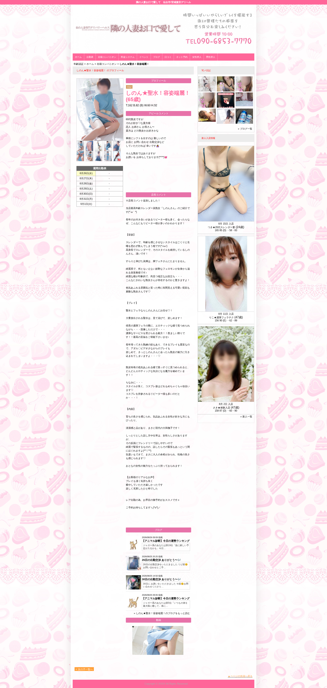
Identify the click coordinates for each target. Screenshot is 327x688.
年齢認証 (78, 64)
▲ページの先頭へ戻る (240, 676)
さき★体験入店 (221, 407)
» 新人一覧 (246, 416)
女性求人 (196, 57)
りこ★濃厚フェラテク (221, 317)
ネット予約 (182, 57)
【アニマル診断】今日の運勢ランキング (166, 540)
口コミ (168, 57)
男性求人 (210, 57)
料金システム (128, 57)
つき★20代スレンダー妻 (221, 227)
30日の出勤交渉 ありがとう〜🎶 (161, 579)
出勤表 (89, 57)
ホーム (78, 57)
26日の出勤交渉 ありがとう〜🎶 (161, 559)
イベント (143, 57)
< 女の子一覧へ (84, 669)
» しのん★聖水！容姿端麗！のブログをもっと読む (162, 613)
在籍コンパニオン (107, 57)
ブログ (156, 57)
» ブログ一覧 (245, 128)
